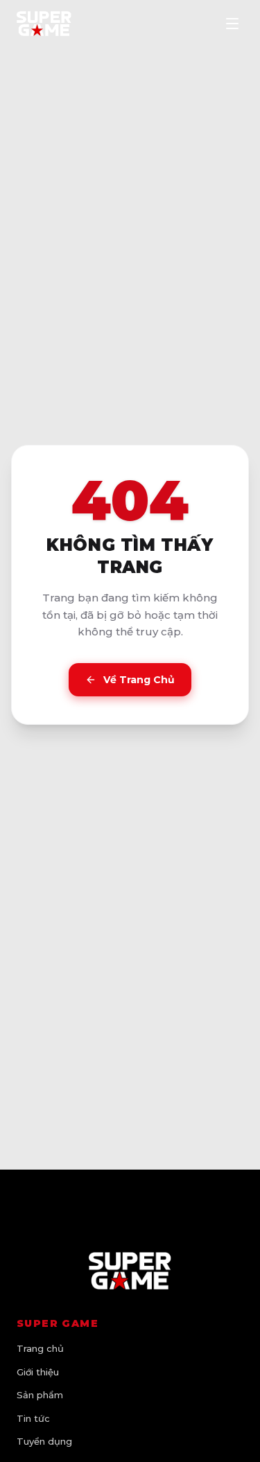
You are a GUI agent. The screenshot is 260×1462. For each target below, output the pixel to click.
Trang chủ (40, 1348)
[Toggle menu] (232, 23)
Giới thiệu (38, 1371)
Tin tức (33, 1418)
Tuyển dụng (44, 1441)
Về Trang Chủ (139, 679)
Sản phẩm (40, 1394)
